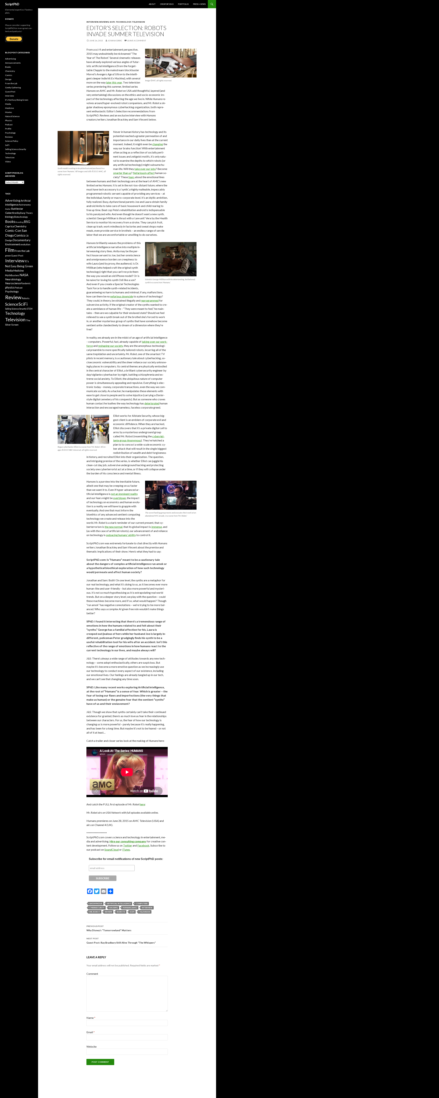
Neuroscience (13, 283)
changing (157, 144)
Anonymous (95, 903)
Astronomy (25, 204)
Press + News (199, 4)
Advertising (10, 58)
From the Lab (11, 83)
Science (11, 304)
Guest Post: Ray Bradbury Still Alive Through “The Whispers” (121, 940)
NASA (24, 275)
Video (8, 161)
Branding (19, 222)
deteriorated (151, 403)
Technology (123, 22)
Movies (8, 112)
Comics (8, 75)
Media (8, 104)
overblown (119, 498)
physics (10, 287)
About (152, 4)
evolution (25, 244)
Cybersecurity (96, 908)
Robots (121, 912)
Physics (8, 120)
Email (90, 1032)
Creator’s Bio (167, 4)
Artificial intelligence (119, 903)
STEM (29, 309)
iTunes (126, 849)
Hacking (113, 908)
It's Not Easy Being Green (16, 100)
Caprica (9, 226)
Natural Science (12, 116)
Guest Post (10, 91)
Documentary (22, 240)
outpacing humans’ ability (121, 535)
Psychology (10, 132)
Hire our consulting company (128, 841)
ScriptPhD (12, 4)
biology (9, 216)
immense (156, 526)
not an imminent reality (124, 493)
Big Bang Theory (25, 213)
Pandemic (26, 283)
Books (8, 67)
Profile (8, 128)
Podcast (9, 124)
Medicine (9, 108)
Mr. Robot (94, 912)
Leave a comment (136, 40)
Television (138, 22)
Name (90, 1017)
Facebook (143, 845)
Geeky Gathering (13, 87)
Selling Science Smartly (15, 149)
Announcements (13, 63)
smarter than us (122, 173)
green (8, 255)
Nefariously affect (144, 173)
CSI (26, 236)
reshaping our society (110, 345)
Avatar (8, 209)
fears (131, 177)
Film (9, 250)
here (142, 804)
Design (8, 79)
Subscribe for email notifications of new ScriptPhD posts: (126, 858)
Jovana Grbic (115, 40)
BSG (27, 222)
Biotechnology (21, 217)
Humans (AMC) (130, 908)
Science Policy (11, 141)
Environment (12, 244)
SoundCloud (111, 849)
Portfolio (183, 4)
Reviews (104, 22)
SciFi (112, 22)
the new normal (113, 526)
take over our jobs (145, 168)
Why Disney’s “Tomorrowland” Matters (108, 928)
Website (91, 1046)
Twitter (127, 845)
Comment (92, 973)
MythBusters (12, 275)
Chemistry (10, 71)
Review (108, 912)
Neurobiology (13, 279)
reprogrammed (150, 300)
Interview (92, 22)
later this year (114, 82)
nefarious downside (121, 296)
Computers (142, 903)
